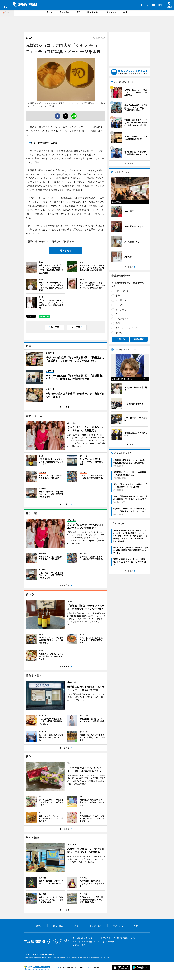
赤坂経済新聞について (83, 938)
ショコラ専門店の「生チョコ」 (46, 142)
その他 (119, 332)
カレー (119, 314)
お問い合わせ (108, 941)
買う (79, 12)
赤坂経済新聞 (24, 4)
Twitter (147, 5)
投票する (121, 339)
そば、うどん (122, 309)
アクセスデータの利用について (87, 941)
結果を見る (139, 339)
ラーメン (120, 305)
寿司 (118, 323)
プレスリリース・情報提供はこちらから (119, 938)
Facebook (141, 5)
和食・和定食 (122, 291)
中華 (118, 295)
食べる (50, 12)
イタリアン (121, 300)
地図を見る (65, 250)
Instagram (153, 5)
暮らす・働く (93, 12)
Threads (159, 5)
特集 (125, 12)
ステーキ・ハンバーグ (126, 328)
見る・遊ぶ (65, 12)
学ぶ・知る (111, 12)
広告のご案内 (80, 945)
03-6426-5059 (38, 130)
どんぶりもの (122, 318)
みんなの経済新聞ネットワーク (37, 968)
